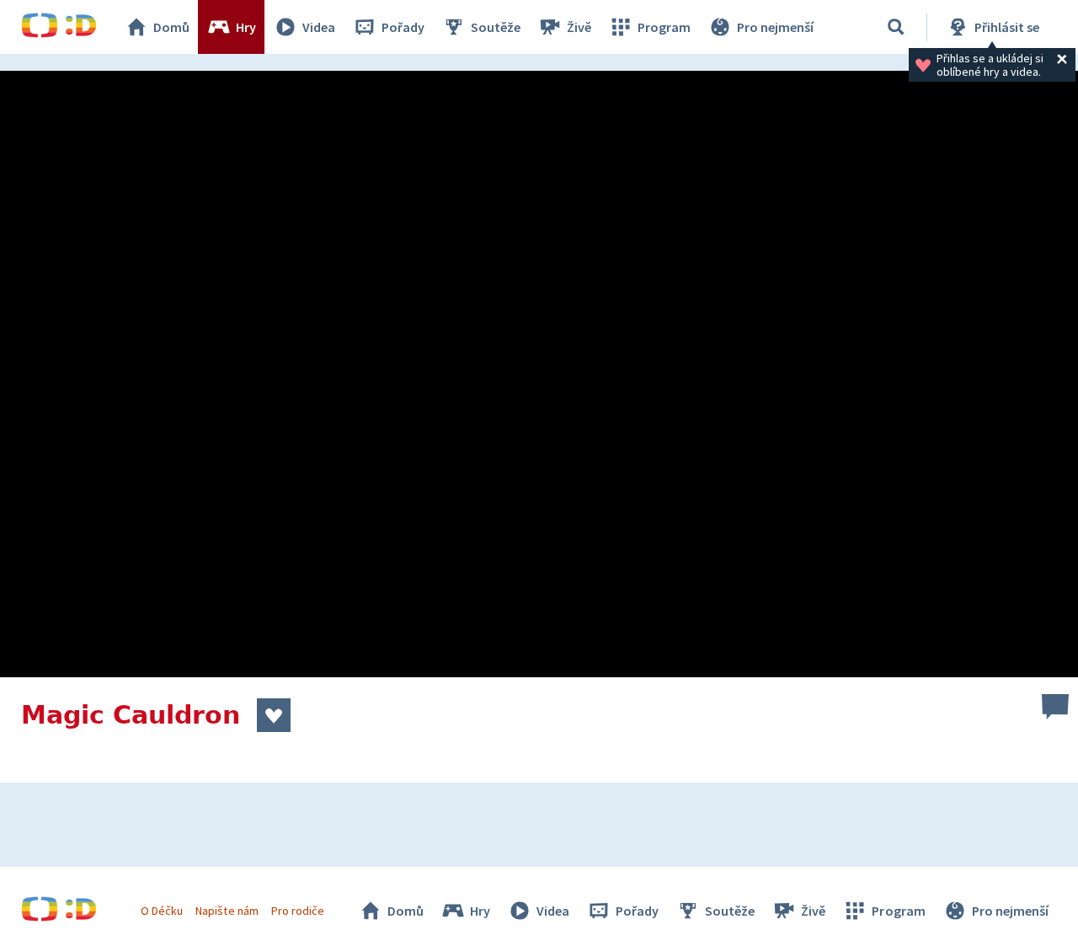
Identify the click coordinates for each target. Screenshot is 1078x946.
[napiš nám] (1055, 706)
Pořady (403, 27)
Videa (318, 27)
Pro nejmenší (775, 27)
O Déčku (162, 910)
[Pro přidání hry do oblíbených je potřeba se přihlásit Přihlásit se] (274, 715)
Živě (579, 27)
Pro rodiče (297, 910)
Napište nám (226, 910)
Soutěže (495, 27)
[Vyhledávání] (896, 27)
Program (664, 27)
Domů (171, 27)
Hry (246, 27)
